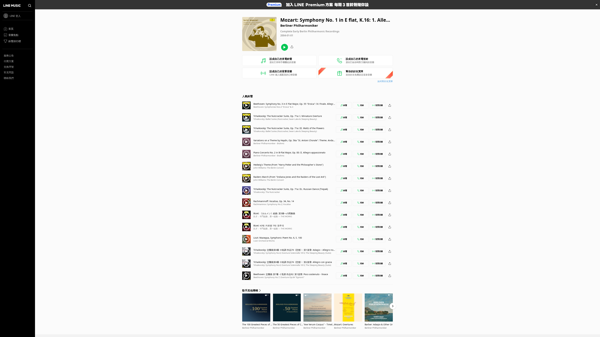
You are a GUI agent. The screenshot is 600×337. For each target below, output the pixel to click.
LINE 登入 (15, 16)
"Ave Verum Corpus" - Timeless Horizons (318, 324)
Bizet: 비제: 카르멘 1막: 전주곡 (268, 225)
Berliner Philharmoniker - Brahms (268, 143)
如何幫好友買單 (385, 81)
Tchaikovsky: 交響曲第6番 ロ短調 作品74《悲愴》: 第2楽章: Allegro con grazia (292, 262)
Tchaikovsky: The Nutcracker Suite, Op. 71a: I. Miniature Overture (287, 116)
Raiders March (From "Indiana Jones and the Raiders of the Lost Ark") (289, 176)
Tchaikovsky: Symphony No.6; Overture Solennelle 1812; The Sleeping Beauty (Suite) (292, 253)
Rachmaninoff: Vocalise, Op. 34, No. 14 (273, 201)
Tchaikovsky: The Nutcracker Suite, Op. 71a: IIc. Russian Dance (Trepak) (290, 189)
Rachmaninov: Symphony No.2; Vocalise (272, 204)
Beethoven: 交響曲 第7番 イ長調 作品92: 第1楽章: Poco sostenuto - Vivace (290, 274)
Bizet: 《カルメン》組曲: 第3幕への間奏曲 (274, 213)
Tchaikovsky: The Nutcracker (266, 192)
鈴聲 (345, 105)
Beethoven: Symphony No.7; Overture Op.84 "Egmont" (278, 277)
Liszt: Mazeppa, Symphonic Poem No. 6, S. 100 (277, 237)
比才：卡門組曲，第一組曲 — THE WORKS (272, 216)
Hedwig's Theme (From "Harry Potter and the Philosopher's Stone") (288, 164)
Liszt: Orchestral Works (264, 240)
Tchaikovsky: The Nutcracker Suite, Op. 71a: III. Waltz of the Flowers (288, 128)
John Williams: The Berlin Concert (268, 167)
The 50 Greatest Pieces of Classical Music (288, 324)
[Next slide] (393, 306)
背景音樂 (379, 105)
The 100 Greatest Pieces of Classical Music (257, 324)
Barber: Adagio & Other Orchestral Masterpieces (380, 324)
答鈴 (362, 105)
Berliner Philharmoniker (253, 327)
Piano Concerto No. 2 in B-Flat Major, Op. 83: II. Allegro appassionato (289, 152)
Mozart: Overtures (343, 324)
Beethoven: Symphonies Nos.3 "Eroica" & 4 (273, 106)
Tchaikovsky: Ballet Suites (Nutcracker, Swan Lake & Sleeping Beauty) (285, 119)
